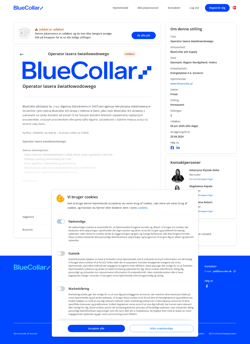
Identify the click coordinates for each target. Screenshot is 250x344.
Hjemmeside (120, 7)
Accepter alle (96, 328)
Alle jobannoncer (148, 7)
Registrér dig (217, 7)
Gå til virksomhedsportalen (222, 333)
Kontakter (174, 7)
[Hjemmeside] (42, 267)
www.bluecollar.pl (181, 83)
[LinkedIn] (178, 148)
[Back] (21, 54)
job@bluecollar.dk (222, 271)
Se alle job (143, 35)
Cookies (200, 333)
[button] (234, 7)
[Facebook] (172, 148)
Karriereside (20, 333)
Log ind (194, 7)
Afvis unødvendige (161, 328)
